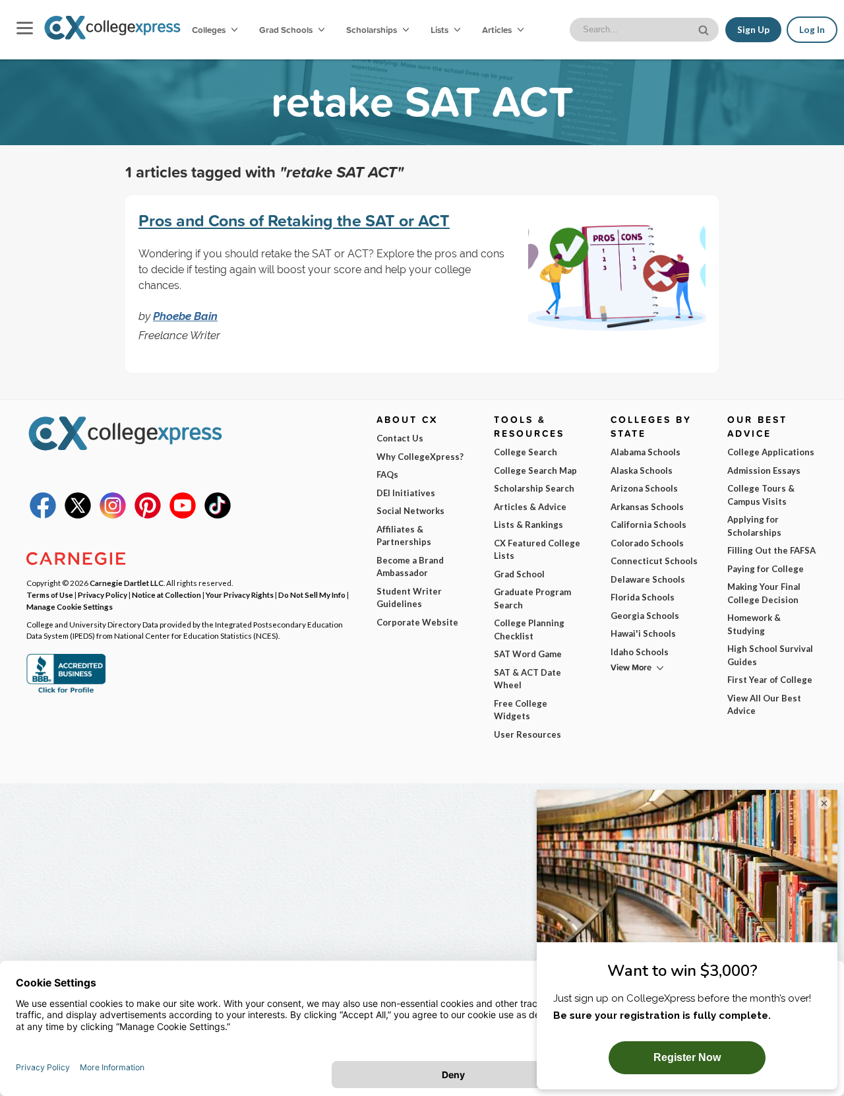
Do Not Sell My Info (312, 594)
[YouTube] (182, 515)
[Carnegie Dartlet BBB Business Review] (66, 691)
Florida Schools (643, 597)
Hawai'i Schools (643, 633)
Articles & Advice (530, 506)
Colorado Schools (647, 543)
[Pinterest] (147, 515)
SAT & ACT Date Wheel (527, 679)
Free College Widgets (520, 710)
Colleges (209, 29)
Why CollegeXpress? (420, 456)
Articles (498, 29)
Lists (440, 29)
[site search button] (704, 28)
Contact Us (400, 438)
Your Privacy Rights (240, 594)
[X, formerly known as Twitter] (77, 515)
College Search (525, 452)
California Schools (648, 524)
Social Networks (410, 510)
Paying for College (765, 569)
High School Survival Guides (770, 655)
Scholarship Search (534, 488)
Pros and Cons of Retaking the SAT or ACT (294, 220)
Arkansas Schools (647, 506)
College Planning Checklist (529, 629)
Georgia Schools (645, 615)
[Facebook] (42, 515)
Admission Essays (763, 470)
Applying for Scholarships (754, 526)
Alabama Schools (645, 452)
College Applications (770, 452)
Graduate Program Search (532, 598)
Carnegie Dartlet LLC (127, 582)
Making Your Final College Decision (763, 593)
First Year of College (769, 679)
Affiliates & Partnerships (404, 536)
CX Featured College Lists (537, 550)
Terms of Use (49, 594)
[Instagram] (112, 515)
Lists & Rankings (528, 524)
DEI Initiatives (406, 493)
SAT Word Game (528, 654)
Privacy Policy (102, 594)
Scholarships (372, 29)
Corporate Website (417, 622)
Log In (812, 29)
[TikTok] (217, 515)
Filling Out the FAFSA (771, 550)
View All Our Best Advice (764, 705)
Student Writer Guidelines (409, 598)
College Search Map (535, 470)
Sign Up (753, 29)
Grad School (519, 574)
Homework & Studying (754, 624)
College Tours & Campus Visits (761, 495)
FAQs (387, 474)
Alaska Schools (642, 470)
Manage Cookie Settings (69, 606)
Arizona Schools (644, 488)
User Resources (527, 734)
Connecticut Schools (654, 561)
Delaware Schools (648, 579)
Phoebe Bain (185, 316)
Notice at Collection (166, 594)
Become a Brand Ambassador (410, 567)
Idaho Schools (640, 652)
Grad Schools (287, 29)
